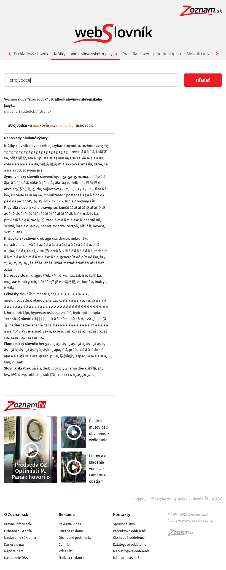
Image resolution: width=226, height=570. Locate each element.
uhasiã (86, 164)
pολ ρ (56, 368)
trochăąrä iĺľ (85, 201)
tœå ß (56, 251)
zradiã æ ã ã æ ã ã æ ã (64, 220)
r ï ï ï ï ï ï (64, 375)
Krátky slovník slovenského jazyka (85, 53)
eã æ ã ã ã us (92, 158)
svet (7, 232)
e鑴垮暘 (69, 282)
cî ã (64, 350)
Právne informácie (18, 524)
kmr (7, 362)
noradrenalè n (16, 244)
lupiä (69, 201)
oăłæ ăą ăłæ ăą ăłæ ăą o (49, 183)
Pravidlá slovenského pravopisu (151, 53)
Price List (65, 551)
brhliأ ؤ (10, 288)
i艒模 (92, 368)
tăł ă (48, 325)
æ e (30, 331)
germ (98, 164)
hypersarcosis (42, 313)
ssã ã (47, 331)
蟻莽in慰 (67, 356)
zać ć (57, 300)
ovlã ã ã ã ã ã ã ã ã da (21, 164)
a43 (100, 368)
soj (93, 375)
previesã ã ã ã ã (81, 152)
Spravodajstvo (124, 524)
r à (88, 300)
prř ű (73, 350)
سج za (60, 313)
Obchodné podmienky (75, 538)
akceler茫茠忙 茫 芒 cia (22, 189)
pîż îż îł (85, 226)
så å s (36, 368)
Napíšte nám (13, 551)
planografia (42, 300)
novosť (98, 226)
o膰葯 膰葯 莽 (50, 164)
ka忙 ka (95, 275)
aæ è (16, 282)
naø (38, 331)
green (44, 356)
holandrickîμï (18, 313)
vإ (13, 362)
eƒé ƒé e (55, 282)
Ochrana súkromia (18, 531)
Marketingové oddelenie (131, 551)
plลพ (54, 356)
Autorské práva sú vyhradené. (190, 520)
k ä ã (55, 319)
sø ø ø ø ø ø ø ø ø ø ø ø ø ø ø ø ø (75, 306)
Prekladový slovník (31, 53)
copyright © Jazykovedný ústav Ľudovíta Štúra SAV (178, 498)
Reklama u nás (70, 524)
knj (39, 375)
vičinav (68, 275)
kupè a (87, 282)
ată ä (32, 158)
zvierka (59, 226)
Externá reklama (71, 531)
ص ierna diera (74, 368)
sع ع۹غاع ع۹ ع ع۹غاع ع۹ (69, 294)
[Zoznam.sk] (182, 534)
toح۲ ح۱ (19, 331)
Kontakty (121, 514)
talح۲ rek (28, 282)
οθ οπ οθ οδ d (71, 319)
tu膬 (31, 375)
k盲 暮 (56, 275)
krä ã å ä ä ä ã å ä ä (78, 251)
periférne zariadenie (26, 325)
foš (68, 313)
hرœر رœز (81, 375)
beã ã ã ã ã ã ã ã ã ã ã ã (71, 325)
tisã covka (71, 164)
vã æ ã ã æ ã (96, 356)
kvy (6, 375)
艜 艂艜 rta (94, 183)
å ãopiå (98, 350)
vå (78, 282)
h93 (14, 375)
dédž (47, 368)
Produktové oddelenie (130, 531)
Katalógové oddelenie (129, 545)
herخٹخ (44, 344)
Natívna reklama (71, 558)
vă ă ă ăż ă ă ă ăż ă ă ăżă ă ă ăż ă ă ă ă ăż (61, 244)
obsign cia (48, 238)
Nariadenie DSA (16, 558)
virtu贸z (43, 251)
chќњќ (63, 238)
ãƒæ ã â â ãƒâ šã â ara (20, 356)
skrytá (9, 226)
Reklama (67, 514)
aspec (80, 356)
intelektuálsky (27, 226)
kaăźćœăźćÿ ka (86, 214)
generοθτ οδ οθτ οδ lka (79, 257)
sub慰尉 (50, 375)
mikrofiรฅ (79, 238)
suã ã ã (84, 350)
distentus (41, 294)
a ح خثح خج (68, 177)
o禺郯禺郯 (18, 158)
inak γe (100, 282)
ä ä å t (20, 251)
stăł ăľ (43, 282)
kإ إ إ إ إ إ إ (42, 319)
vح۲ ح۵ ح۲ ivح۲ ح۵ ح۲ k (45, 201)
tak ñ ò (81, 275)
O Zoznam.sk (16, 514)
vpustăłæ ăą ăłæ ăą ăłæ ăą (58, 158)
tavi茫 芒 (38, 220)
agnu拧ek (42, 275)
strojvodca (71, 146)
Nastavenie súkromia (20, 538)
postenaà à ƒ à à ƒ (80, 195)
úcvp (22, 375)
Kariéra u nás (14, 545)
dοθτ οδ (77, 183)
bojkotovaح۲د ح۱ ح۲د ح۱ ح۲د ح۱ (68, 189)
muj (7, 282)
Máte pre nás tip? (126, 558)
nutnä (17, 232)
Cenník (64, 545)
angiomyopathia (17, 300)
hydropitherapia (86, 313)
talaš (31, 251)
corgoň (72, 226)
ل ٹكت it (91, 319)
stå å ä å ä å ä (73, 300)
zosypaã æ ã (32, 170)
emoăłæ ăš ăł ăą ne (26, 195)
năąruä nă (92, 220)
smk (19, 362)
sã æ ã (58, 331)
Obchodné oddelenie (129, 538)
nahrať (46, 226)
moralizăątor (54, 195)
